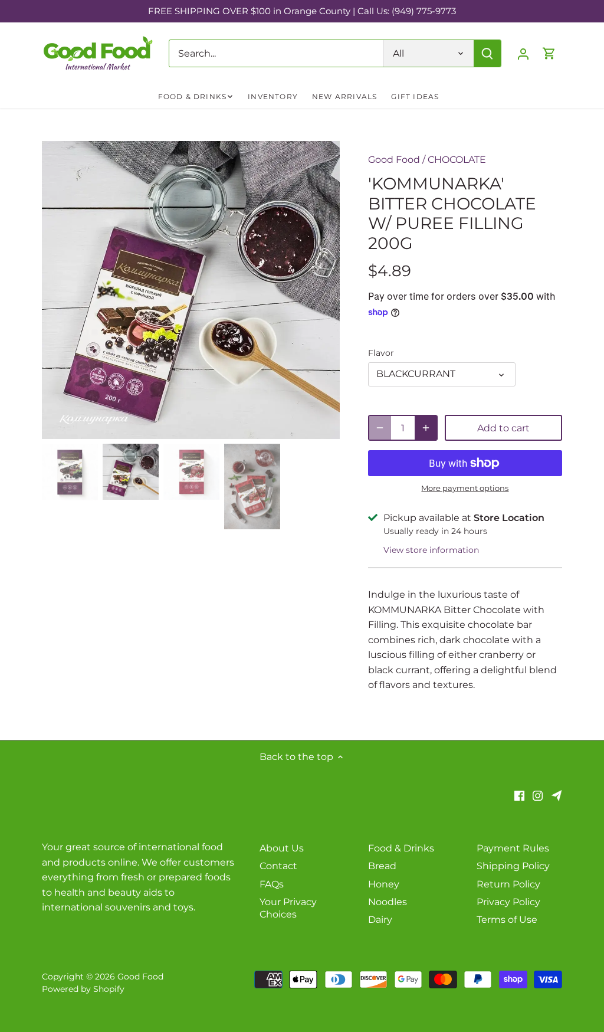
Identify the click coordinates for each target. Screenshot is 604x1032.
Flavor (381, 353)
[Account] (523, 53)
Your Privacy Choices (288, 908)
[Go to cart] (549, 53)
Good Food (394, 159)
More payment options (464, 488)
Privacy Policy (508, 901)
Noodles (387, 901)
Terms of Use (507, 919)
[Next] (322, 290)
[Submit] (487, 53)
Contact (278, 866)
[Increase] (426, 427)
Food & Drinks (401, 848)
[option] (191, 290)
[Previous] (59, 290)
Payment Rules (513, 848)
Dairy (380, 919)
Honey (383, 884)
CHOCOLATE (457, 159)
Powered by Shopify (83, 989)
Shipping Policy (513, 866)
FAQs (272, 884)
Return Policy (508, 884)
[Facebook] (519, 795)
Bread (382, 866)
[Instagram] (538, 795)
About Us (282, 848)
